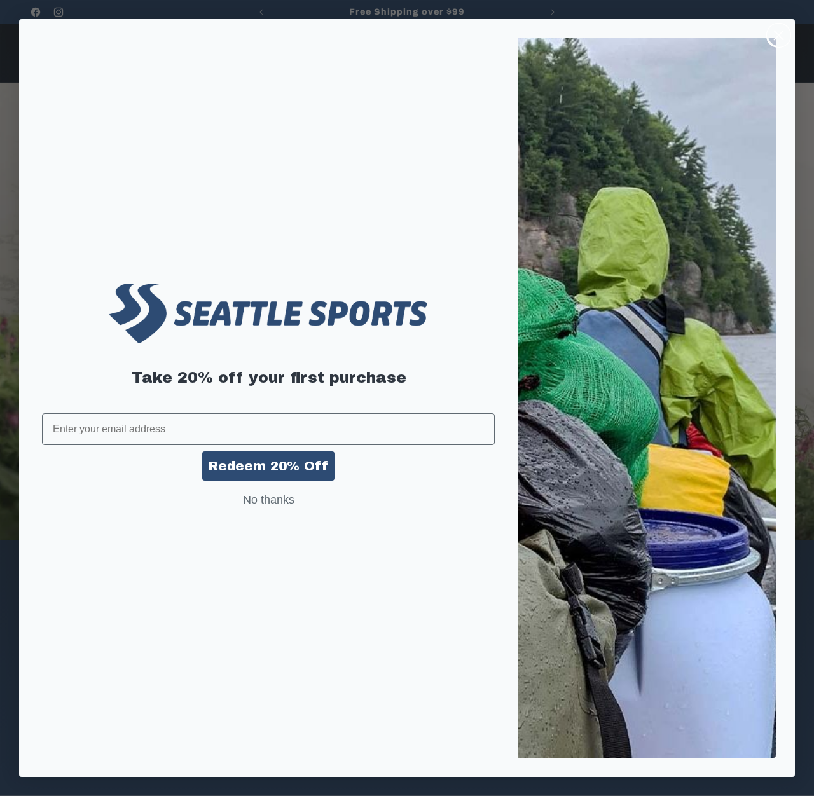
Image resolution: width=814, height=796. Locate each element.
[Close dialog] (779, 35)
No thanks (268, 499)
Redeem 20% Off (268, 466)
